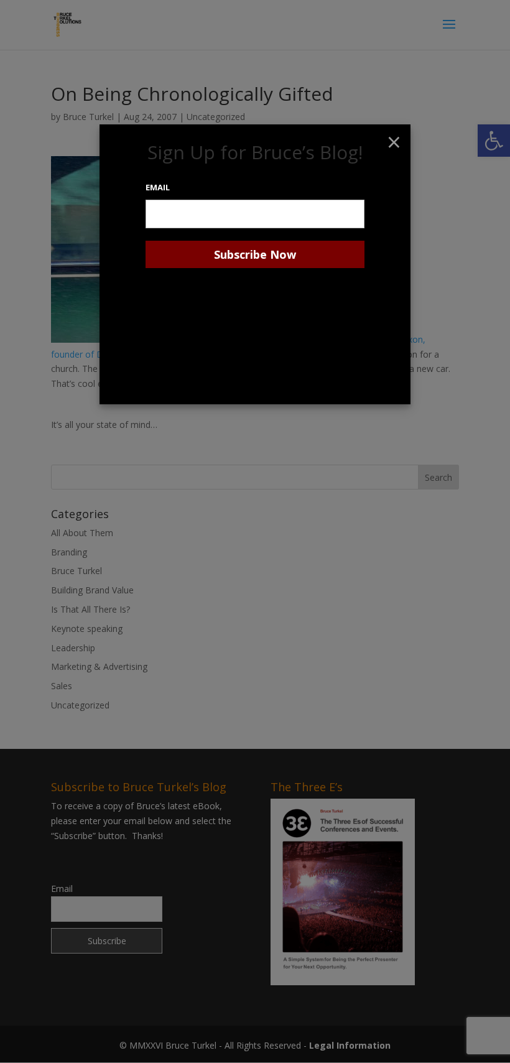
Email (158, 187)
